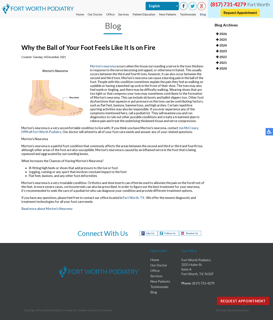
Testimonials (188, 14)
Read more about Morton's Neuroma (46, 209)
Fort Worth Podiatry (47, 132)
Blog (203, 14)
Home (80, 14)
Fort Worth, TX (133, 198)
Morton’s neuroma (103, 66)
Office (110, 14)
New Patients (167, 14)
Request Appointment (240, 13)
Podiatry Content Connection (94, 310)
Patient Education (144, 14)
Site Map (221, 310)
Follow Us (170, 233)
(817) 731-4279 (228, 4)
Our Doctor (95, 14)
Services (123, 14)
